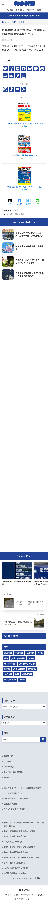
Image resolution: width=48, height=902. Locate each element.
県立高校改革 (10, 680)
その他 (40, 653)
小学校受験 (27, 674)
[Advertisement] (24, 306)
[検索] (43, 739)
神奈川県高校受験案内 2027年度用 (24, 155)
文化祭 (31, 658)
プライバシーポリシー (23, 899)
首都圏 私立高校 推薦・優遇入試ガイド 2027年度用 (24, 123)
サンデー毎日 (10, 664)
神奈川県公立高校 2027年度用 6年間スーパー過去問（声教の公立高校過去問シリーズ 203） (24, 187)
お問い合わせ (37, 895)
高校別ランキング (27, 664)
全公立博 (8, 674)
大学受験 (30, 653)
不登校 (22, 680)
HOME (25, 889)
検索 (11, 10)
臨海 (39, 10)
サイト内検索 (13, 895)
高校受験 (14, 214)
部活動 (7, 669)
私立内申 (30, 10)
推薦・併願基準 (18, 658)
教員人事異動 (19, 669)
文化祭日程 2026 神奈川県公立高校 (24, 16)
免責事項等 (25, 895)
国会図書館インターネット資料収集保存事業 (22, 788)
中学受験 (19, 653)
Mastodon (8, 777)
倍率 (16, 210)
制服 (17, 674)
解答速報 (32, 669)
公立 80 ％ (20, 10)
